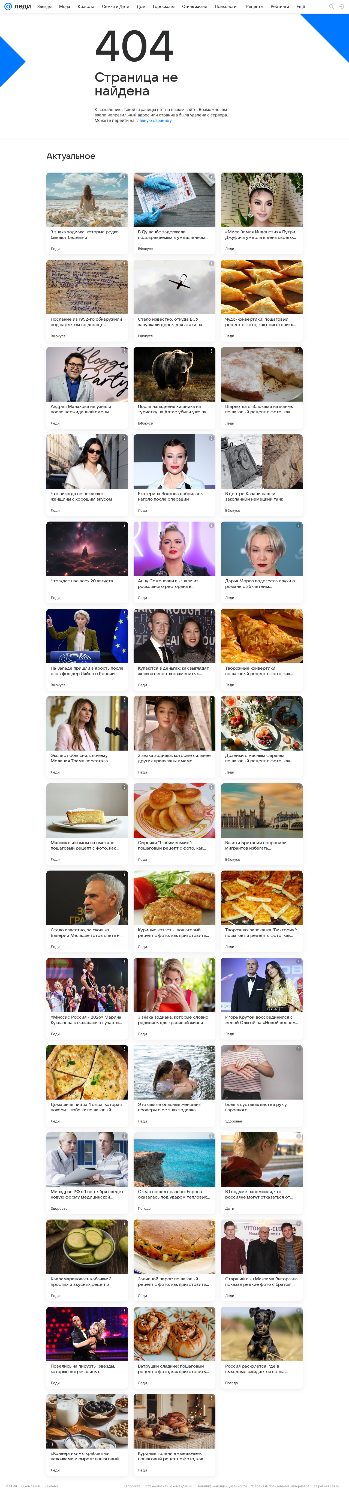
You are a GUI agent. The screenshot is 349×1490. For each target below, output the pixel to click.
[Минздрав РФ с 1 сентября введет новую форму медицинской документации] (87, 1173)
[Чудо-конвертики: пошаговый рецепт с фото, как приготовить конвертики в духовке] (262, 301)
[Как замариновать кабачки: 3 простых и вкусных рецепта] (87, 1260)
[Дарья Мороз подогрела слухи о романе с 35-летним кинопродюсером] (262, 562)
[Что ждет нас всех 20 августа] (87, 562)
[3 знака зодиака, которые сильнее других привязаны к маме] (174, 737)
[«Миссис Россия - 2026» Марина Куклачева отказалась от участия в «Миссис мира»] (87, 999)
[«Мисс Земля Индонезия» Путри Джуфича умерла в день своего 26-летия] (262, 213)
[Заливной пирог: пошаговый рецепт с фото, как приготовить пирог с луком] (174, 1260)
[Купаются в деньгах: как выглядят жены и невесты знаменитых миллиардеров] (174, 650)
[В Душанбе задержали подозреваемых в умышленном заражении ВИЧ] (174, 213)
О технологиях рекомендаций (168, 1486)
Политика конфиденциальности (222, 1486)
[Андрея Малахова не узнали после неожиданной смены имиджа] (87, 388)
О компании (30, 1486)
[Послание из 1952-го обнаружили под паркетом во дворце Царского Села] (87, 301)
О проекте (132, 1486)
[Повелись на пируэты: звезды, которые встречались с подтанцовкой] (87, 1348)
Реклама (51, 1486)
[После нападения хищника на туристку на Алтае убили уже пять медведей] (174, 388)
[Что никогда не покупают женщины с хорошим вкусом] (87, 475)
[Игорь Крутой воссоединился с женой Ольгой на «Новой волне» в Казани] (262, 999)
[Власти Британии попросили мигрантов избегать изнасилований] (262, 824)
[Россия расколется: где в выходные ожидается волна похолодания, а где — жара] (262, 1348)
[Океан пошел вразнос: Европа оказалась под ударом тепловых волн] (174, 1173)
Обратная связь (326, 1486)
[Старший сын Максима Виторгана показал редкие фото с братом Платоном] (262, 1260)
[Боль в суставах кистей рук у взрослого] (262, 1086)
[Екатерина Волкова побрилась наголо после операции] (174, 475)
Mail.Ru (11, 1486)
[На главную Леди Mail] (21, 6)
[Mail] (8, 6)
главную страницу (154, 120)
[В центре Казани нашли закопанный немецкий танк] (262, 475)
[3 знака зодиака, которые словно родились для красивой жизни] (174, 999)
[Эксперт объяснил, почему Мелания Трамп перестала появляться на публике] (87, 737)
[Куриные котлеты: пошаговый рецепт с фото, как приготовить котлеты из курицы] (174, 911)
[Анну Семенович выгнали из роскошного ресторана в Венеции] (174, 562)
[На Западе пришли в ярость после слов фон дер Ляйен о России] (87, 650)
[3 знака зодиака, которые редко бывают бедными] (87, 213)
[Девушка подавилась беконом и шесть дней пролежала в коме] (262, 1435)
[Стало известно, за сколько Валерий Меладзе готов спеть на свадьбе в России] (87, 911)
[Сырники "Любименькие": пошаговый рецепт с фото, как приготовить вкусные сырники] (174, 824)
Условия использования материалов (280, 1486)
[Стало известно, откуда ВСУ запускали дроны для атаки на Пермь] (174, 301)
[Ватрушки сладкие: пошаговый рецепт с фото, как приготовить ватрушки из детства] (174, 1348)
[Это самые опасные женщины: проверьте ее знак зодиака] (174, 1086)
